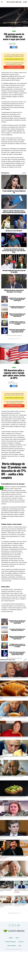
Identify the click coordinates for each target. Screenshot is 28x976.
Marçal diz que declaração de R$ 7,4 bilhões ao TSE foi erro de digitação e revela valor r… (21, 890)
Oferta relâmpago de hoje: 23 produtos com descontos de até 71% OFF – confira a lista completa (13, 471)
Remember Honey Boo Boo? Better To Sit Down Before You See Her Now (13, 816)
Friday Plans (16, 906)
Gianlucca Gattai (12, 43)
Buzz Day (2, 837)
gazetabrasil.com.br (3, 858)
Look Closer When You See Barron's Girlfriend (8, 836)
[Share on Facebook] (11, 47)
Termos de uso (20, 941)
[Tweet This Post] (14, 47)
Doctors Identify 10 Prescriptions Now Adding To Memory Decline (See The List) (7, 905)
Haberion (1, 891)
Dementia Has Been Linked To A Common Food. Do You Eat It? (11, 776)
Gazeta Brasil (12, 381)
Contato (19, 945)
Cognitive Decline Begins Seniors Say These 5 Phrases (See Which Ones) (13, 678)
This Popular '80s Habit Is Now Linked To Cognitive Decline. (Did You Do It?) (14, 737)
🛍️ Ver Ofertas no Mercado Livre (14, 59)
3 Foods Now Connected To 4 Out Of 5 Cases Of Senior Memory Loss (12, 797)
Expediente (11, 937)
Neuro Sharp (2, 679)
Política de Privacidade (11, 945)
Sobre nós (17, 937)
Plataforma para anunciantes (10, 941)
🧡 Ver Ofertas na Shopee (14, 67)
